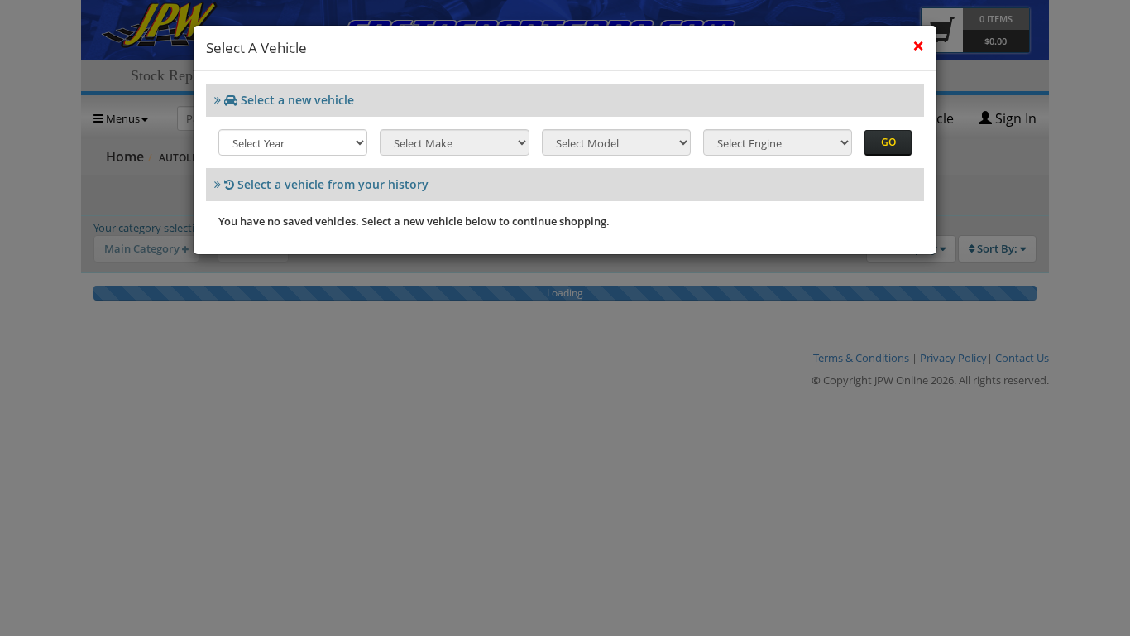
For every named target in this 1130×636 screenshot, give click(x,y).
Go (888, 142)
